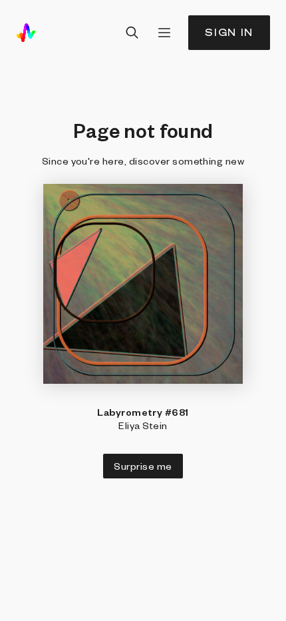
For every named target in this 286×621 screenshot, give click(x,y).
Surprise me (143, 466)
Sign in (229, 32)
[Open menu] (164, 33)
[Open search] (132, 33)
